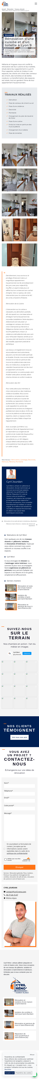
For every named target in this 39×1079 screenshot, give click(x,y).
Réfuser (32, 1054)
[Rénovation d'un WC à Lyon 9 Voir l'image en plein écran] (19, 230)
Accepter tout (9, 1073)
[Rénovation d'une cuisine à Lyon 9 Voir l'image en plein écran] (19, 180)
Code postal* (9, 805)
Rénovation (15, 460)
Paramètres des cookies (23, 1073)
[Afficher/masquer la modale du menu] (35, 3)
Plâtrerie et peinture (25, 18)
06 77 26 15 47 (12, 895)
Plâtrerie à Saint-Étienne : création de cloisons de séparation (20, 524)
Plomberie (19, 462)
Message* (8, 813)
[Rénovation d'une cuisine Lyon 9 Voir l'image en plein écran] (19, 205)
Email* (6, 798)
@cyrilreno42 (17, 654)
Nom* (6, 783)
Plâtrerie (12, 462)
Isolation (29, 21)
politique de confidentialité (17, 853)
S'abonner (27, 653)
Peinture (5, 462)
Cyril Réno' (16, 652)
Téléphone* (8, 791)
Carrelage (23, 460)
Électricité (31, 460)
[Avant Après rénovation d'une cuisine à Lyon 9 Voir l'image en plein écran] (19, 155)
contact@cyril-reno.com (16, 891)
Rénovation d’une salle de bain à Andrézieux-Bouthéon (20, 521)
